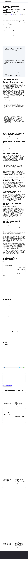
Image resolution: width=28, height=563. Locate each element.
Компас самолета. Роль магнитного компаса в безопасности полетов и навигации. (19, 479)
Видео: (6, 74)
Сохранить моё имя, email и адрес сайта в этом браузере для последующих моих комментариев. (13, 383)
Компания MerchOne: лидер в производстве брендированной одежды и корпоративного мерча (20, 401)
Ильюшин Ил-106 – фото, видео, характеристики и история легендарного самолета (20, 543)
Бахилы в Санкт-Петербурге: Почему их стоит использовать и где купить (8, 411)
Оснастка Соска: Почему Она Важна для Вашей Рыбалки (19, 417)
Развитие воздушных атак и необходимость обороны (14, 52)
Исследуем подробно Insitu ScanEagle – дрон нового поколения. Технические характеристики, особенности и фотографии (8, 544)
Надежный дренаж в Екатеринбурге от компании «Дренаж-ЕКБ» (7, 401)
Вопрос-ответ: (7, 64)
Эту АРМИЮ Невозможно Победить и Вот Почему (13, 75)
